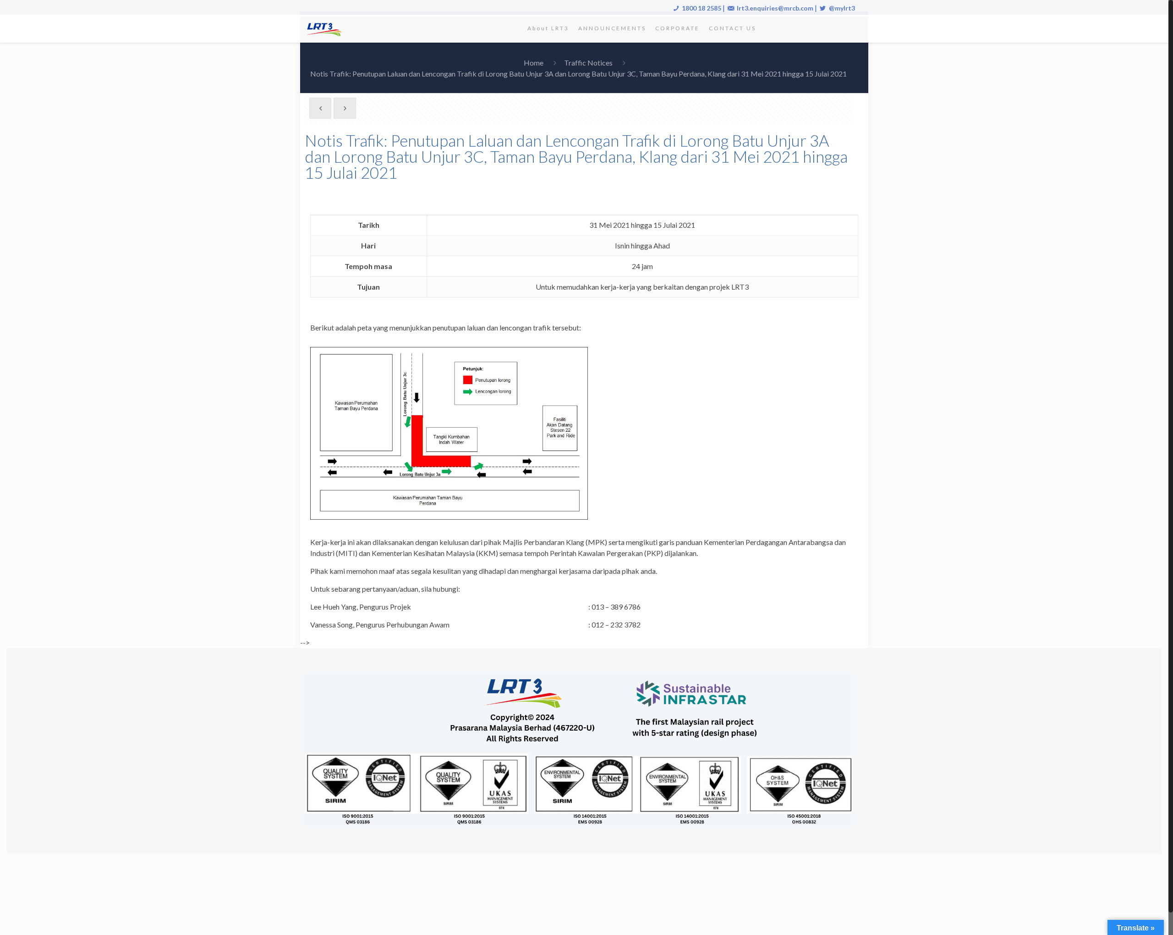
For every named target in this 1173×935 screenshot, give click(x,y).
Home (533, 62)
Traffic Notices (588, 62)
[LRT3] (326, 28)
